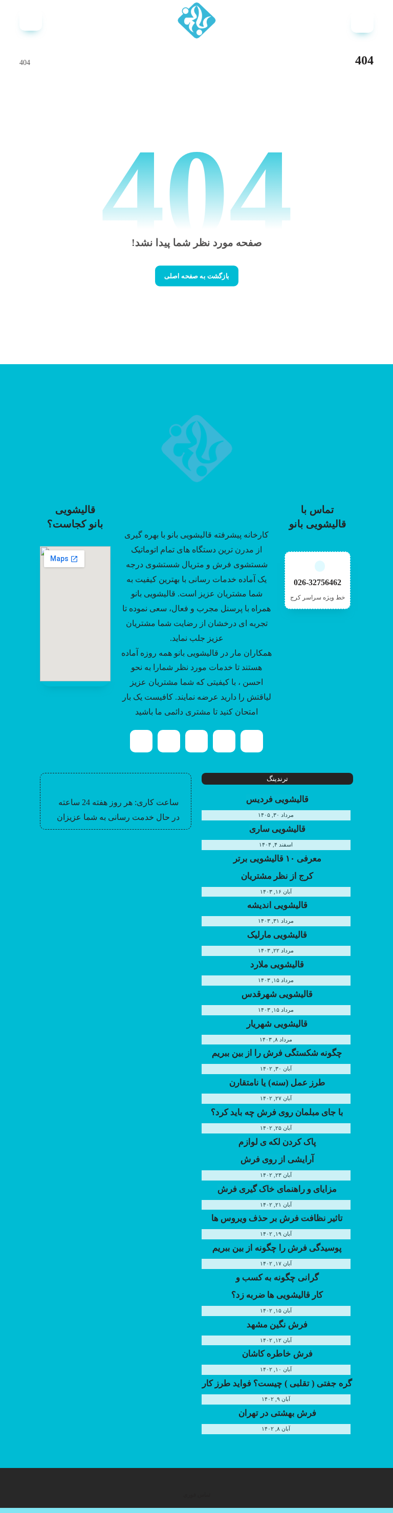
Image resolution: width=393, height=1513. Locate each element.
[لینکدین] (169, 741)
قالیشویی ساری (277, 829)
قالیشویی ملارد (277, 964)
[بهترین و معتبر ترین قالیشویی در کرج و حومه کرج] (196, 20)
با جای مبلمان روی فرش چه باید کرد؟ (277, 1112)
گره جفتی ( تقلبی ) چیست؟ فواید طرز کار (277, 1383)
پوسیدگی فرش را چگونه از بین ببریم (277, 1248)
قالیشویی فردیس (277, 799)
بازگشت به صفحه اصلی (196, 276)
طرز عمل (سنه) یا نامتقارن (277, 1082)
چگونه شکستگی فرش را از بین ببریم (277, 1053)
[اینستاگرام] (224, 741)
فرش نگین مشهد (277, 1324)
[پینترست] (196, 741)
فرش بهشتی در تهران (277, 1413)
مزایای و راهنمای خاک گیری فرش (277, 1189)
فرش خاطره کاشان (277, 1354)
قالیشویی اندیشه (277, 905)
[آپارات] (141, 741)
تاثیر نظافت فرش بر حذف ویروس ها (277, 1218)
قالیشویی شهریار (277, 1024)
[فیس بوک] (252, 741)
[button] (362, 21)
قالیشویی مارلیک (277, 935)
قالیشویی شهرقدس (277, 994)
